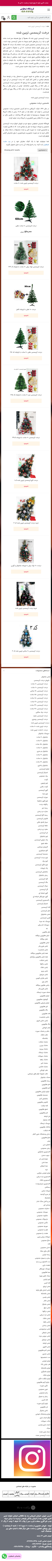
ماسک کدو (44, 1063)
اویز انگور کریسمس (41, 864)
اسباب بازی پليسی (44, 1425)
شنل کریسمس (45, 910)
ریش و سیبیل (43, 1396)
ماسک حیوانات (43, 1056)
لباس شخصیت (43, 950)
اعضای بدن (46, 1144)
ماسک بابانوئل (45, 1077)
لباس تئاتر (47, 1300)
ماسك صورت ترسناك (43, 992)
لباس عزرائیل (46, 1339)
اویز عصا (45, 794)
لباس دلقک (44, 967)
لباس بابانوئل (45, 677)
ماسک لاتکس (43, 1066)
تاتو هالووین (46, 1084)
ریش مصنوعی (45, 1148)
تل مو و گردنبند (45, 1194)
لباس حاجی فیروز (42, 1020)
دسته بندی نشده (44, 1432)
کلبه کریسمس (43, 879)
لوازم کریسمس (44, 769)
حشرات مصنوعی (43, 1208)
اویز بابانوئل (44, 836)
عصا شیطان (44, 1166)
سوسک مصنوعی (42, 1212)
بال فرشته (47, 1116)
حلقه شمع (44, 843)
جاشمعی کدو (43, 1098)
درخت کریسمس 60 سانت (39, 684)
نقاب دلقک (44, 1035)
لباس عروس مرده (44, 1336)
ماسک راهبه (44, 1059)
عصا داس (45, 1162)
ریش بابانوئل (43, 875)
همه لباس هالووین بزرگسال (39, 957)
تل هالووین (44, 1407)
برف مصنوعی (43, 776)
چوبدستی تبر (43, 1159)
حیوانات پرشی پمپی (43, 1237)
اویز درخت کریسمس (41, 857)
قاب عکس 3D (45, 1364)
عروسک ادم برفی (43, 925)
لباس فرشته (46, 1343)
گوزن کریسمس (45, 918)
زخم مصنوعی (43, 1393)
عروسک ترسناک (45, 1123)
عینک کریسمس (43, 886)
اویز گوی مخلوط (42, 801)
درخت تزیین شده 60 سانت (39, 726)
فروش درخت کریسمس (41, 680)
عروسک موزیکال (44, 1269)
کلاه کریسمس (45, 907)
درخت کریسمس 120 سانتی (39, 691)
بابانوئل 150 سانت (42, 744)
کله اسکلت (44, 1106)
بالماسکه (45, 1038)
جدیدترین (42, 150)
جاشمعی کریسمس (42, 872)
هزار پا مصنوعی (43, 1230)
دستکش (47, 1187)
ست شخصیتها (45, 1357)
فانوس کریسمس (42, 818)
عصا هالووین (46, 1272)
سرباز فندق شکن (42, 822)
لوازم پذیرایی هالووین (42, 1003)
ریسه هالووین (45, 1081)
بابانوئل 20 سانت (42, 737)
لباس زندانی (46, 1325)
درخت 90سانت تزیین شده (39, 730)
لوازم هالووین (44, 996)
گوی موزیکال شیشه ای (40, 896)
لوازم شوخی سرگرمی (43, 1173)
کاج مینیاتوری (43, 850)
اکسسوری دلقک (45, 1180)
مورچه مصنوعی (43, 1226)
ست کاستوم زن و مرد (43, 1261)
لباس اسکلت (43, 960)
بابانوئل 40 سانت (42, 755)
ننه (47, 928)
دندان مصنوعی (45, 1247)
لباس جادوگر (46, 1304)
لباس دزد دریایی (45, 1315)
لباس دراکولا (44, 964)
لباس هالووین (44, 942)
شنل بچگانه (44, 939)
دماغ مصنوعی (45, 1240)
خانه (47, 26)
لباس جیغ (47, 1308)
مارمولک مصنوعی (42, 1219)
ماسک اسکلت (43, 1042)
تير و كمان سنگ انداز (43, 1201)
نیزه (46, 1169)
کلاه (49, 1244)
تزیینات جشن (46, 1191)
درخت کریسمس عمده (43, 1435)
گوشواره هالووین (42, 999)
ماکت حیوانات (45, 1421)
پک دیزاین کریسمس (41, 840)
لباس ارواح (46, 1286)
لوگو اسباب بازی (45, 1417)
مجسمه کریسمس (42, 854)
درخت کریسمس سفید (40, 716)
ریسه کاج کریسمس (41, 815)
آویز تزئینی (46, 1279)
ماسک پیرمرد (43, 1049)
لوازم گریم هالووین (43, 1382)
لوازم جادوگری (45, 1371)
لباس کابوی (46, 1347)
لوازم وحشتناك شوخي (43, 1414)
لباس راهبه (46, 1322)
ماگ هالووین (43, 1010)
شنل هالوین (46, 932)
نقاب (48, 1141)
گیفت (46, 779)
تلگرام (47, 1493)
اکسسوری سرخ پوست (42, 1183)
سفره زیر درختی (42, 829)
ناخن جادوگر (44, 1410)
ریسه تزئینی (46, 1254)
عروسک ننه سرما (44, 921)
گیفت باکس (44, 786)
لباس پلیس (46, 1297)
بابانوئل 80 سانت (42, 758)
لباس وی (45, 981)
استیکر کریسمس (42, 772)
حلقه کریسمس (43, 825)
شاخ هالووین (45, 1137)
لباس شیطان (46, 1332)
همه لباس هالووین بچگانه (39, 953)
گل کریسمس (44, 889)
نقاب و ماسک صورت (42, 1031)
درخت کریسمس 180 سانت (39, 698)
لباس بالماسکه (45, 1293)
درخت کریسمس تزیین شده (40, 723)
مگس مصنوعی (43, 1222)
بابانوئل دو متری (42, 751)
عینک (48, 1428)
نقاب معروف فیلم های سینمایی (38, 1074)
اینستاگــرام (39, 1493)
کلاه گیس (47, 1283)
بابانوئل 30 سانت (42, 740)
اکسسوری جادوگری (44, 1152)
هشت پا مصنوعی (42, 1233)
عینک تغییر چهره (44, 1276)
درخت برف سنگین (42, 712)
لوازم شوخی (46, 1361)
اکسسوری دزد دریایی (43, 1176)
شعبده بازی (46, 1265)
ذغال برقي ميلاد (45, 1251)
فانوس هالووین (42, 1102)
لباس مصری (46, 1354)
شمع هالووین (43, 1109)
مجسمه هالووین (42, 1095)
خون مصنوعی (43, 1389)
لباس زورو (44, 971)
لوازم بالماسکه (45, 1368)
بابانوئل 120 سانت (42, 762)
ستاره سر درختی (42, 811)
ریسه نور (45, 808)
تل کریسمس (44, 833)
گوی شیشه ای (43, 893)
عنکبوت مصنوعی (42, 1215)
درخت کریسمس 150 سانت (39, 694)
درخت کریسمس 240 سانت (39, 705)
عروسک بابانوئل (43, 733)
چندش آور (46, 1205)
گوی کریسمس (43, 790)
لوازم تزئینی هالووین (42, 1091)
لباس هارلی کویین (42, 978)
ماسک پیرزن (44, 1045)
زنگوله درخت (43, 804)
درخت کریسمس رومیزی (40, 719)
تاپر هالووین (44, 1006)
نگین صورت (44, 1385)
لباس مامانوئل (45, 914)
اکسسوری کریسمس (42, 900)
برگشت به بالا (24, 1507)
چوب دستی (45, 1155)
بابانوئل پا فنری (43, 765)
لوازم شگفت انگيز (44, 1378)
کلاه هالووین (46, 1013)
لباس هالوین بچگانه (42, 985)
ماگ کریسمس (43, 882)
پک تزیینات (44, 868)
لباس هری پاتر (43, 946)
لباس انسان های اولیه (43, 1290)
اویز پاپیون (44, 783)
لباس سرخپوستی (44, 1329)
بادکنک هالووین (45, 1127)
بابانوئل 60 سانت (42, 747)
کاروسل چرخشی (42, 847)
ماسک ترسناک (43, 1052)
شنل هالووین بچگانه (42, 935)
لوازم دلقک (46, 1375)
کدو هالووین (46, 1088)
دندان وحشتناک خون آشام (41, 1134)
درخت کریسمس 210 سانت (39, 701)
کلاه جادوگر (46, 1120)
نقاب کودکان (46, 1028)
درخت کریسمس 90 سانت (39, 687)
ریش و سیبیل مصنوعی (42, 1258)
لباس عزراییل (43, 974)
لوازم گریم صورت (42, 1403)
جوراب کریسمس (42, 797)
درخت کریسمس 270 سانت (39, 709)
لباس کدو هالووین (44, 1350)
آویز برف (45, 861)
